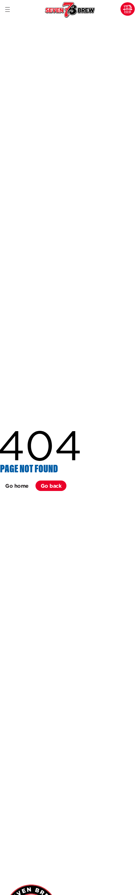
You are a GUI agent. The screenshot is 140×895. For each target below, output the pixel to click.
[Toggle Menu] (7, 9)
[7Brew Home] (70, 10)
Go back (51, 485)
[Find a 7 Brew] (127, 9)
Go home (17, 485)
